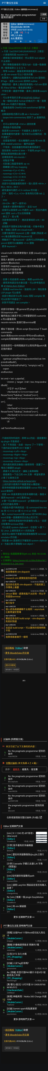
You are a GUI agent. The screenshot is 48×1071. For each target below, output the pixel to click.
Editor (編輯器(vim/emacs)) (26, 9)
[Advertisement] (24, 707)
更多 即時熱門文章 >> (24, 1019)
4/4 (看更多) (17, 38)
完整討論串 (11, 763)
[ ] (11, 839)
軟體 (16, 648)
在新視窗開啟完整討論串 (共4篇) (24, 817)
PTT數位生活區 (7, 9)
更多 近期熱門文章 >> (24, 917)
